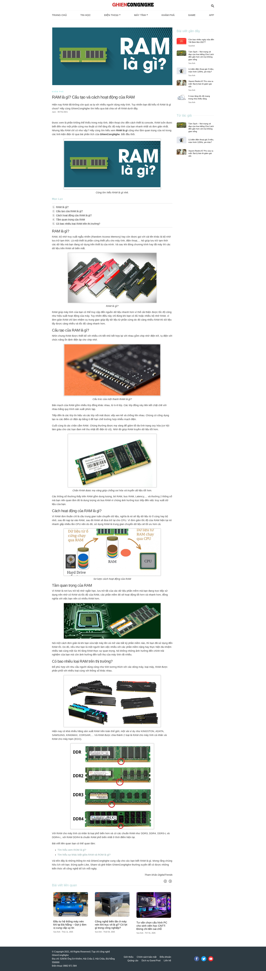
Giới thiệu (128, 954)
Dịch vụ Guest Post (151, 958)
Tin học (85, 15)
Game (191, 15)
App (211, 15)
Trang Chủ (59, 15)
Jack (54, 112)
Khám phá (168, 15)
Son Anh (57, 930)
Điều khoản (165, 954)
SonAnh (191, 46)
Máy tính (140, 15)
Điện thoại (111, 15)
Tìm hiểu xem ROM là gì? (71, 849)
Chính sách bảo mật (146, 954)
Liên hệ (167, 958)
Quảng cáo (132, 958)
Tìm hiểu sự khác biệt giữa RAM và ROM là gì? (84, 854)
